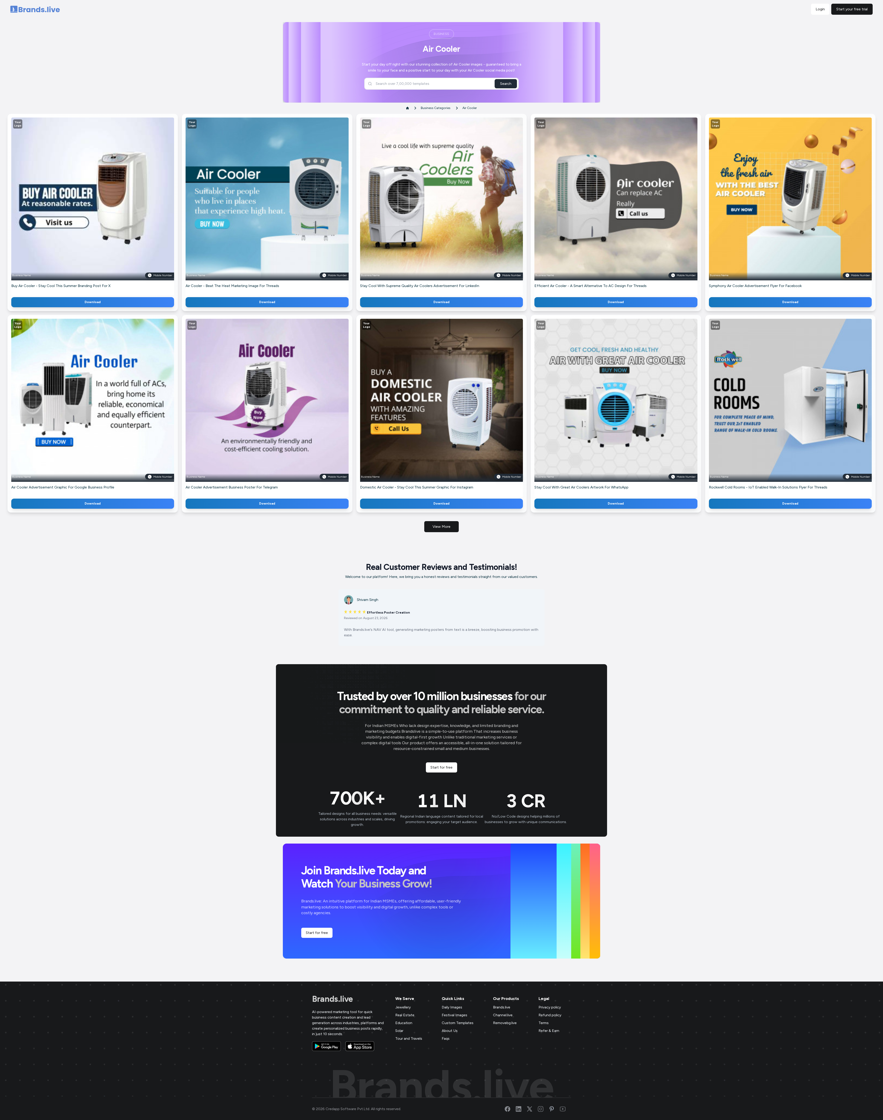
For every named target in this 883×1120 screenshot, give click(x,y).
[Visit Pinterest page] (554, 1109)
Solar (399, 1030)
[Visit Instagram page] (543, 1109)
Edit (83, 206)
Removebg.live (505, 1023)
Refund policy (550, 1015)
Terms (544, 1023)
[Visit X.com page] (532, 1109)
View (100, 206)
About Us (450, 1030)
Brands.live (332, 999)
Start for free (441, 767)
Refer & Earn (549, 1030)
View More (441, 526)
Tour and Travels (408, 1038)
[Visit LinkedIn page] (521, 1109)
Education (403, 1023)
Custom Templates (457, 1023)
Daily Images (452, 1007)
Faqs (446, 1038)
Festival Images (454, 1015)
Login (820, 9)
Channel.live (503, 1015)
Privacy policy (550, 1007)
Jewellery (403, 1007)
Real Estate (404, 1015)
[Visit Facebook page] (510, 1109)
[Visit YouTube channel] (565, 1109)
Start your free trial (852, 9)
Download (93, 302)
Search (505, 83)
